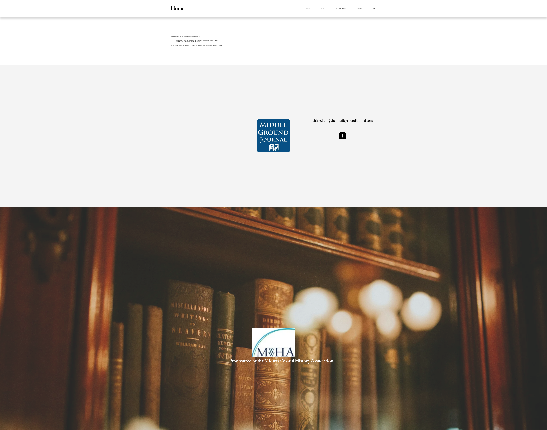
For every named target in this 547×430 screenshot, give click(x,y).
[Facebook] (342, 135)
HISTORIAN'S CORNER (341, 8)
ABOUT (374, 8)
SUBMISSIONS (359, 8)
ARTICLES (323, 8)
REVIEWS (308, 8)
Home (177, 8)
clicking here (188, 45)
